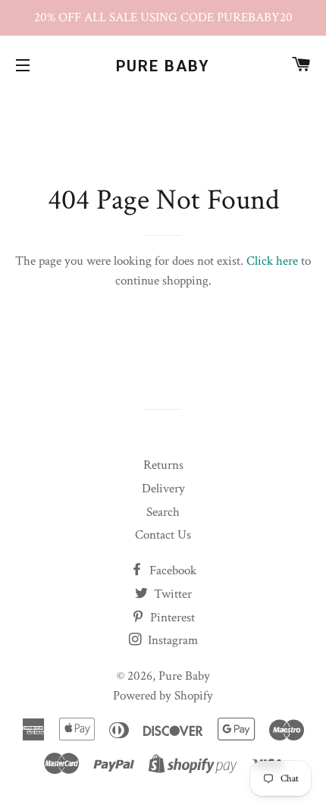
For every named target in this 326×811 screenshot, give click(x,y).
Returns (163, 465)
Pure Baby (163, 66)
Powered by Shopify (163, 695)
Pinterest (171, 617)
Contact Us (163, 535)
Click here (272, 261)
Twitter (171, 594)
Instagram (171, 640)
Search (163, 512)
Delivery (163, 488)
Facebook (171, 570)
